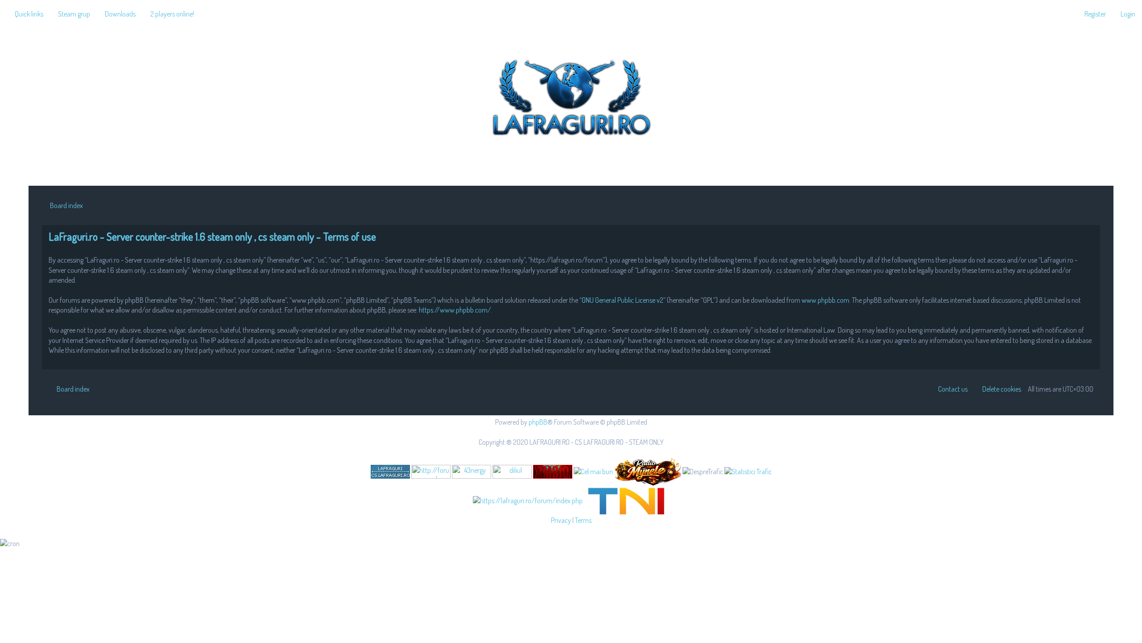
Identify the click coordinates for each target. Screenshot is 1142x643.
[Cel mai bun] (593, 471)
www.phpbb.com (825, 300)
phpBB (538, 422)
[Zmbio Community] (552, 472)
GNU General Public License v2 (622, 300)
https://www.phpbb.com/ (455, 309)
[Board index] (571, 95)
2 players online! (172, 13)
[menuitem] (70, 14)
